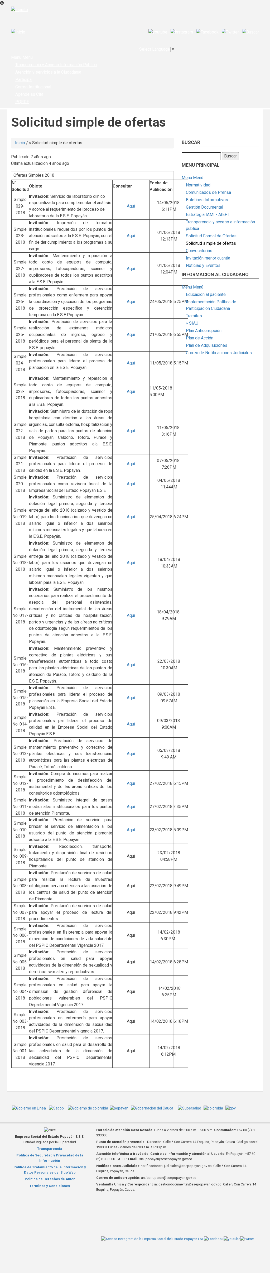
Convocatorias (199, 250)
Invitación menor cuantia (208, 258)
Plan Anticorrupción (203, 330)
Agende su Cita (29, 94)
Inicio (20, 142)
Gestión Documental (204, 207)
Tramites (194, 315)
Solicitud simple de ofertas (211, 243)
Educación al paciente (206, 294)
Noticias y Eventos (203, 265)
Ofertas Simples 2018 (33, 175)
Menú (16, 57)
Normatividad (198, 185)
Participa (23, 79)
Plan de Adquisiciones (206, 345)
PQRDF (22, 101)
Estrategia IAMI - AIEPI (207, 214)
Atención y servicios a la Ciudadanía (48, 72)
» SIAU (192, 323)
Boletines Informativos (207, 199)
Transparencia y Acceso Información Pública (56, 64)
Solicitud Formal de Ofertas (211, 235)
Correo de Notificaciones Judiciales (219, 352)
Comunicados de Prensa (208, 192)
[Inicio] (18, 32)
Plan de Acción (199, 337)
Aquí (131, 206)
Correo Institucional (33, 86)
